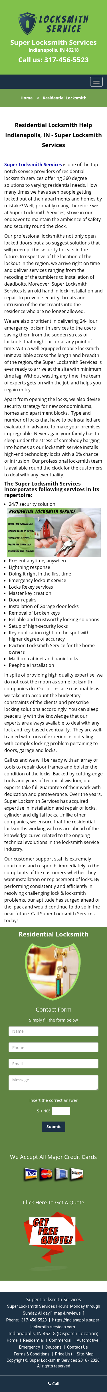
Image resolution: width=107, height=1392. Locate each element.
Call (55, 1383)
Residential (33, 1340)
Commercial (60, 1340)
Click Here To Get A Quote (53, 1202)
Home (27, 98)
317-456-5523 (66, 59)
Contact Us (77, 1347)
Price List (63, 1354)
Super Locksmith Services (33, 164)
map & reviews (68, 1313)
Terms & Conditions (31, 1354)
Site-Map (85, 1354)
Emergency (29, 1347)
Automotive (87, 1340)
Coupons (53, 1347)
